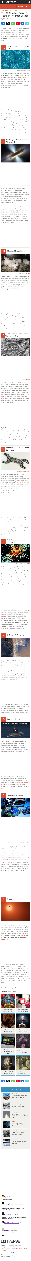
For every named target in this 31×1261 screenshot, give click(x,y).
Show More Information (25, 2)
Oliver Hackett (7, 19)
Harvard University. (26, 471)
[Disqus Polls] (15, 1171)
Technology (4, 10)
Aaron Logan (27, 273)
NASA (28, 185)
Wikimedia (27, 379)
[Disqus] (15, 1215)
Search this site (29, 2)
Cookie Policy (4, 1250)
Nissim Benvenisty (26, 70)
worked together (21, 481)
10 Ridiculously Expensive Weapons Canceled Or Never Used (20, 1115)
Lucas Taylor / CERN (25, 563)
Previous (20, 6)
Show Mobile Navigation (2, 2)
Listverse (3, 1245)
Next (26, 6)
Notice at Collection (5, 1256)
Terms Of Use (15, 1248)
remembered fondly (10, 316)
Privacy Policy (22, 1248)
